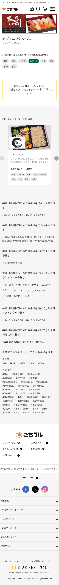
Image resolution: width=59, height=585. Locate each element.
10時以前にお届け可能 (22, 240)
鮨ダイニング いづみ (17, 38)
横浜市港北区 (8, 385)
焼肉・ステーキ (31, 284)
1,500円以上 (40, 341)
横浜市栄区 (7, 393)
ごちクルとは (9, 442)
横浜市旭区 (7, 389)
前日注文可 (38, 237)
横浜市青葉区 (34, 393)
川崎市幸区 (46, 397)
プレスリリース (44, 572)
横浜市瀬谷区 (34, 389)
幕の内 (17, 295)
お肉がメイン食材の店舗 (34, 320)
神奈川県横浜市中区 (12, 262)
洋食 (11, 284)
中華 (18, 284)
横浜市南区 (33, 378)
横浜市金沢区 (42, 381)
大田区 (31, 363)
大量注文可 (49, 237)
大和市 (45, 408)
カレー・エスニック (19, 290)
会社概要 (11, 572)
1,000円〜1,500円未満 (23, 341)
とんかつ (45, 284)
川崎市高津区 (23, 401)
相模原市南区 (36, 404)
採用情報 (36, 572)
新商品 (21, 237)
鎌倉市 (16, 408)
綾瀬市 (26, 412)
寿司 (4, 290)
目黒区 (22, 363)
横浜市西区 (7, 378)
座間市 (16, 412)
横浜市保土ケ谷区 (9, 381)
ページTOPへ (28, 477)
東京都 (5, 358)
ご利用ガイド (38, 442)
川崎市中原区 (8, 401)
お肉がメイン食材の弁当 (34, 214)
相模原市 (6, 404)
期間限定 (29, 237)
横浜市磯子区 (27, 381)
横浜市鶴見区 (17, 374)
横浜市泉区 (20, 393)
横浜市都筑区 (8, 397)
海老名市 (6, 412)
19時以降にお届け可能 (43, 240)
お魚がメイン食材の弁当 (12, 214)
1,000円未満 (7, 341)
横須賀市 (6, 408)
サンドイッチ (38, 290)
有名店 (14, 237)
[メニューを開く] (52, 9)
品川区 (13, 363)
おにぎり (6, 295)
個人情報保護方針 (27, 572)
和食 (4, 284)
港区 (4, 363)
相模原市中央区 (20, 404)
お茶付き (6, 237)
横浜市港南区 (38, 385)
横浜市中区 (20, 378)
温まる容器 (7, 240)
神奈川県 (6, 369)
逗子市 (35, 408)
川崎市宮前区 (38, 401)
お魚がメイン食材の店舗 (12, 320)
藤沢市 (26, 408)
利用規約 (35, 448)
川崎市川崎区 (32, 397)
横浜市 (5, 374)
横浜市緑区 (20, 389)
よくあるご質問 (10, 448)
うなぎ (26, 295)
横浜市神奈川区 (33, 374)
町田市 (41, 363)
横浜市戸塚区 (23, 385)
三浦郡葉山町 (38, 412)
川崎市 (20, 397)
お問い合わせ (9, 455)
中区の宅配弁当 (20, 468)
